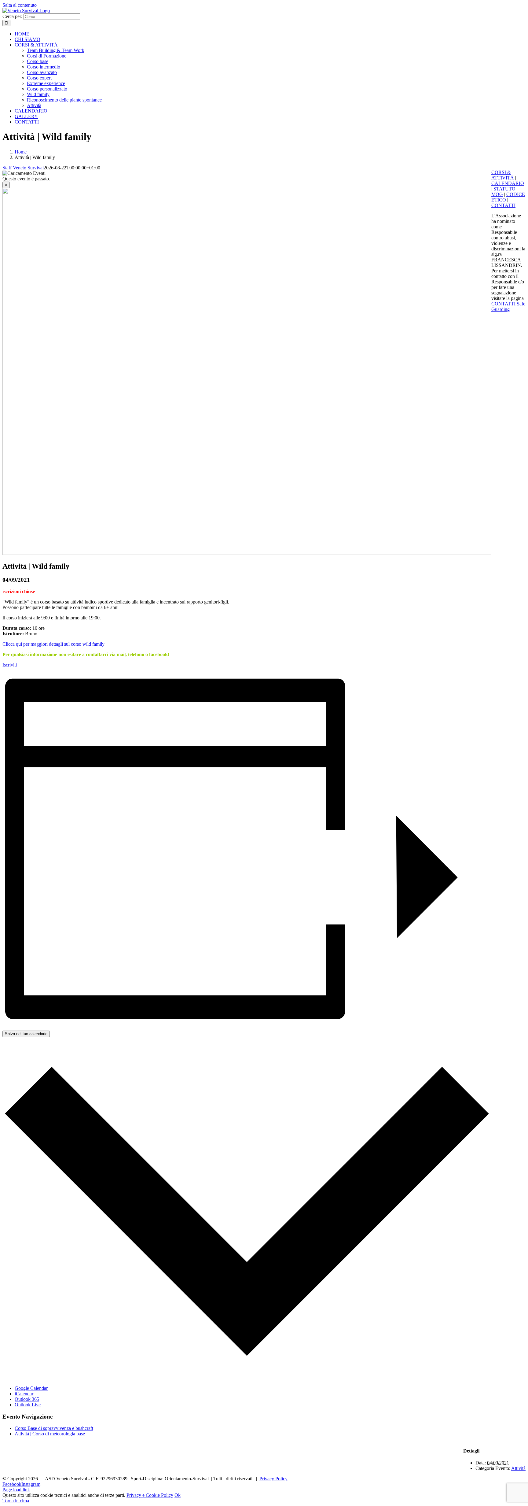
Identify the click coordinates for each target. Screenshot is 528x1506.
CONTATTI (503, 205)
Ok (177, 1495)
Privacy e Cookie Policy (150, 1495)
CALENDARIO (507, 183)
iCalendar (24, 1393)
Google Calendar (31, 1388)
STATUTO (504, 188)
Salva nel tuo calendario (26, 1034)
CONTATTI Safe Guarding (508, 306)
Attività (518, 1468)
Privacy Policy (273, 1478)
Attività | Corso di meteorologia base (50, 1433)
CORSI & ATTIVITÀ (502, 175)
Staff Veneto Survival (23, 167)
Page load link (16, 1489)
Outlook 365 (27, 1399)
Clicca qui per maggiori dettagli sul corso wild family (53, 644)
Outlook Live (28, 1404)
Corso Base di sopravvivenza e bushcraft (54, 1428)
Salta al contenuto (19, 5)
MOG (497, 194)
